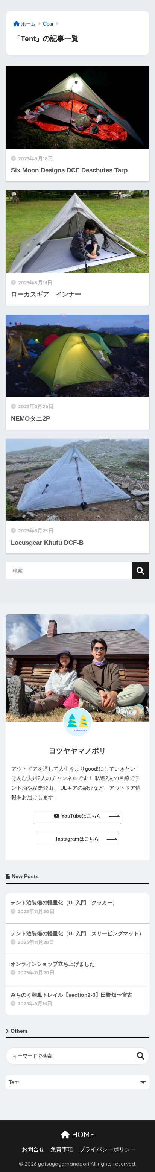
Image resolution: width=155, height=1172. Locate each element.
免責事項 (61, 1149)
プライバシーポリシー (107, 1149)
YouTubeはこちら (81, 816)
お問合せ (33, 1149)
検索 (140, 570)
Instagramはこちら (77, 839)
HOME (82, 1134)
